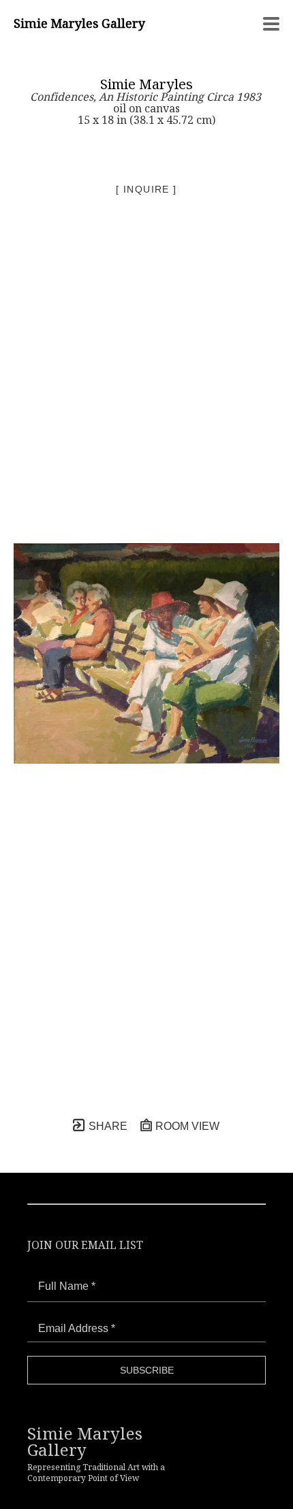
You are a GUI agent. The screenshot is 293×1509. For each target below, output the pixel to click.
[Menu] (271, 24)
